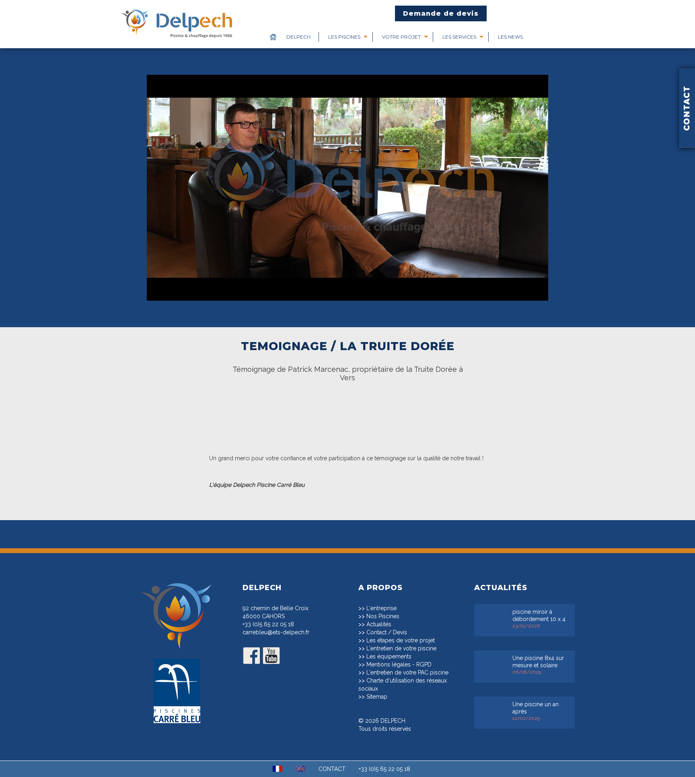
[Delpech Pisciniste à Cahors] (177, 653)
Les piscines (344, 37)
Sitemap (376, 696)
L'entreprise (381, 608)
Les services (459, 37)
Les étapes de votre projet (400, 640)
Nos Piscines (382, 616)
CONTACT (332, 769)
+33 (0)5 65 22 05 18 (268, 624)
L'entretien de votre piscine (401, 648)
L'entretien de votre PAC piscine (407, 672)
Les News (510, 37)
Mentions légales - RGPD (399, 664)
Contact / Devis (386, 632)
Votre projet (401, 37)
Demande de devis (441, 13)
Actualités (378, 624)
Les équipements (388, 656)
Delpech (298, 37)
